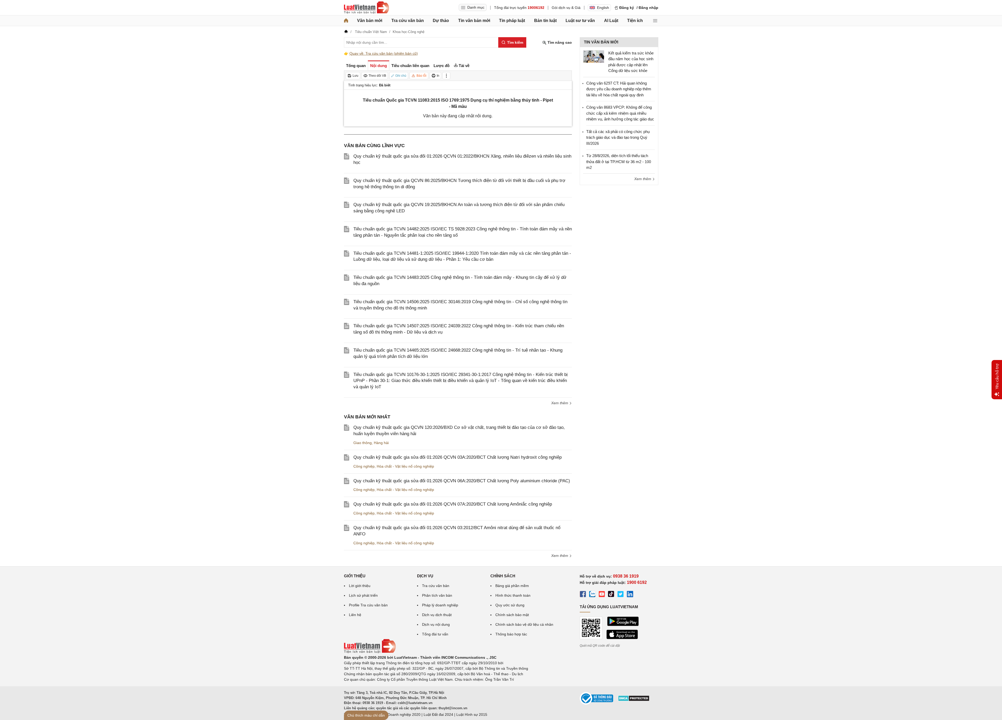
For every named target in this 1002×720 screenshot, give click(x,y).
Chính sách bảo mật (512, 615)
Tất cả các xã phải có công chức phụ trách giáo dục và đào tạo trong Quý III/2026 (618, 137)
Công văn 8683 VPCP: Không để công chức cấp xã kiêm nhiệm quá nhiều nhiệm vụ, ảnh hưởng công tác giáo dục (620, 113)
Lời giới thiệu (359, 586)
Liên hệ (355, 615)
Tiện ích (635, 20)
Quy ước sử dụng (509, 605)
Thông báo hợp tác (511, 634)
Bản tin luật (545, 20)
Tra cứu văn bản (407, 20)
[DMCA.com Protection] (633, 700)
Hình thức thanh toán (512, 595)
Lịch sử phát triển (363, 595)
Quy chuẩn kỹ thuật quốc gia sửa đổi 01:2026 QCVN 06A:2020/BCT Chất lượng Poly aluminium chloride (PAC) (461, 480)
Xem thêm (560, 403)
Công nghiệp (364, 466)
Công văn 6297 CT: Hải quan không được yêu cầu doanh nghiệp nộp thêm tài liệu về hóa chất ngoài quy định (618, 89)
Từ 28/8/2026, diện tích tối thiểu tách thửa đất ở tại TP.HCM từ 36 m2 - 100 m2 (618, 161)
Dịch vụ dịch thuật (437, 615)
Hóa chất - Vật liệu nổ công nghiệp (405, 466)
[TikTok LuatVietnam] (611, 595)
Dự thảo (441, 20)
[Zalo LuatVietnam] (592, 595)
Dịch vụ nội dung (436, 624)
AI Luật (611, 20)
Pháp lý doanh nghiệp (440, 605)
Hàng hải (381, 443)
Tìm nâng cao (559, 42)
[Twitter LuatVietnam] (620, 595)
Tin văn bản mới (474, 20)
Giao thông (362, 443)
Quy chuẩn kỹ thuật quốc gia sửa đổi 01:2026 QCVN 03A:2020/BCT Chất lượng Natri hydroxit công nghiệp (457, 457)
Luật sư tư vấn (580, 20)
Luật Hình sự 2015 (471, 714)
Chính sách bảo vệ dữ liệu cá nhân (524, 624)
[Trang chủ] (346, 20)
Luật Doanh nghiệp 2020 (399, 714)
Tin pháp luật (512, 20)
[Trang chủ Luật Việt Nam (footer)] (370, 652)
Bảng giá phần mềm (512, 586)
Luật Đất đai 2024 (438, 714)
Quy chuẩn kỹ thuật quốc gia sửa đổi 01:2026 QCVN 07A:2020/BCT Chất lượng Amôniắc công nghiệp (452, 504)
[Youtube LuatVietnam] (602, 595)
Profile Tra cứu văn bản (368, 605)
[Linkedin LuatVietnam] (630, 595)
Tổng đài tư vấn (435, 634)
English (603, 7)
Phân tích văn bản (437, 595)
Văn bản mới (369, 20)
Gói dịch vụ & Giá (566, 7)
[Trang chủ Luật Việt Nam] (366, 7)
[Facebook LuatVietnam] (583, 595)
